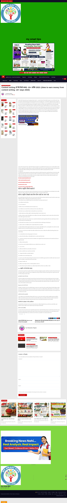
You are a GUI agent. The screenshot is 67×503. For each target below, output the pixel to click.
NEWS (10, 80)
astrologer (45, 72)
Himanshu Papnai (9, 93)
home (21, 80)
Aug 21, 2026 (21, 421)
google (38, 72)
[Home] (3, 76)
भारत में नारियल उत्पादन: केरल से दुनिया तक (41, 418)
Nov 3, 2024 (50, 341)
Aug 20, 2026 (37, 420)
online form (5, 80)
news (25, 72)
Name (19, 379)
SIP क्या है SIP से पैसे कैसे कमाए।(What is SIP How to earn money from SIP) (53, 340)
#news (14, 94)
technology (16, 80)
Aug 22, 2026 (4, 421)
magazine (24, 77)
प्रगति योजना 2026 (14, 128)
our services (26, 80)
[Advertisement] (33, 30)
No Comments (36, 421)
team (55, 80)
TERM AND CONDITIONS (47, 80)
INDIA (27, 72)
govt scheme (41, 72)
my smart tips (33, 39)
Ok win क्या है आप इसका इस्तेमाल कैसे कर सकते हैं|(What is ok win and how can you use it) (32, 347)
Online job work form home (44, 77)
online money (34, 72)
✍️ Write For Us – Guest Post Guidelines (13, 77)
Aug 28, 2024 (28, 348)
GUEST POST (33, 80)
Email (19, 385)
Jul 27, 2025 (28, 341)
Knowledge (30, 77)
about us (39, 80)
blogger (35, 77)
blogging (30, 72)
